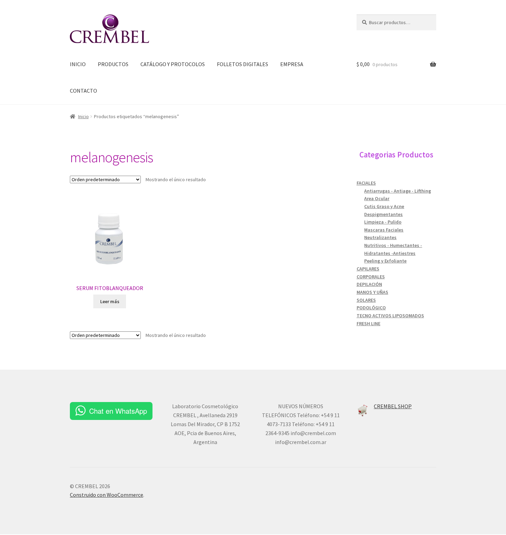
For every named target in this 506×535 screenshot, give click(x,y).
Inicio (83, 116)
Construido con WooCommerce (106, 494)
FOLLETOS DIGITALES (242, 64)
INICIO (78, 64)
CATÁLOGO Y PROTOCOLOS (172, 64)
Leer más (109, 301)
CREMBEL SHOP (393, 406)
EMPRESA (291, 64)
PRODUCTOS (113, 64)
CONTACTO (83, 90)
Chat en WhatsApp (118, 411)
